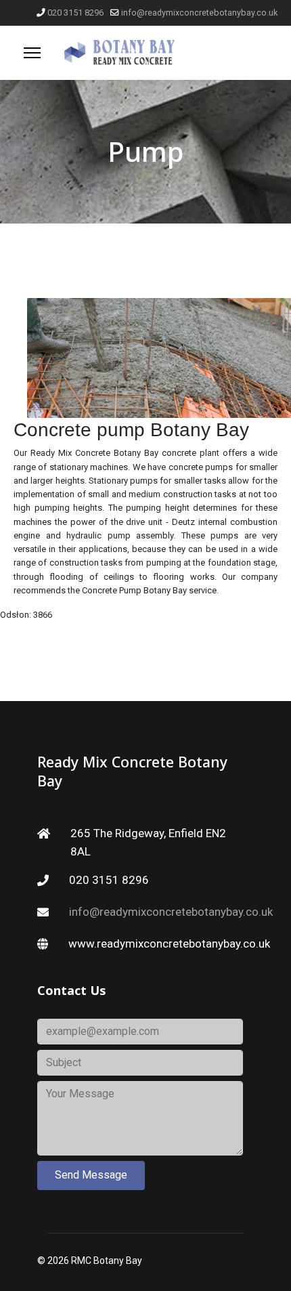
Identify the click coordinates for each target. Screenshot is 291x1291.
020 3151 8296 (75, 12)
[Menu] (32, 53)
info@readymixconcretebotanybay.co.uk (199, 12)
